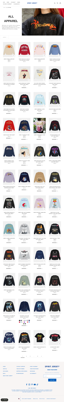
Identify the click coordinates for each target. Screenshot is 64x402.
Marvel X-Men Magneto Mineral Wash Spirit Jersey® (55, 161)
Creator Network (34, 368)
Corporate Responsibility (51, 398)
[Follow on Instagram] (29, 384)
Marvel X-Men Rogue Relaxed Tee (40, 347)
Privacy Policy (42, 398)
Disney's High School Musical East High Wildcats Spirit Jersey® (24, 60)
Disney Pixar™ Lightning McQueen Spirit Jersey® (24, 110)
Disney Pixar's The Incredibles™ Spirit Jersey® (24, 348)
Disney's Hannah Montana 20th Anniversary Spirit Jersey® (9, 187)
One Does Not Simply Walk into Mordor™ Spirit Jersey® (9, 265)
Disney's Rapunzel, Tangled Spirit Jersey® (40, 213)
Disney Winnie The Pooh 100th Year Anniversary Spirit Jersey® (9, 110)
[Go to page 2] (41, 356)
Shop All (5, 368)
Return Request (20, 373)
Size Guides (5, 371)
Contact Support (20, 366)
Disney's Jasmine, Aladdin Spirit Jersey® (9, 239)
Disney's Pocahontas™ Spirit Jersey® (24, 161)
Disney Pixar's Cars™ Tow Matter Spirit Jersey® (39, 187)
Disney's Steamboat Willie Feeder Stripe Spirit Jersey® (24, 265)
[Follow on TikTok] (37, 384)
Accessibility (33, 373)
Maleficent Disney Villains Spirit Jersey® (55, 110)
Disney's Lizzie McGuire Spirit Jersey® (39, 60)
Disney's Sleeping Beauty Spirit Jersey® (39, 135)
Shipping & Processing (21, 371)
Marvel (18, 2)
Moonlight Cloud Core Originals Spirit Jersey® (24, 316)
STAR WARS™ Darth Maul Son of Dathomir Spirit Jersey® (55, 290)
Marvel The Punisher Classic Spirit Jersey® (9, 290)
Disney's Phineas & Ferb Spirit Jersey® (9, 60)
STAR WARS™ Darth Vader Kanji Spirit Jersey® (55, 84)
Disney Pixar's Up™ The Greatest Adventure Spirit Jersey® (9, 316)
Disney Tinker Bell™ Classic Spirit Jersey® (40, 110)
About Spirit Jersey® (7, 375)
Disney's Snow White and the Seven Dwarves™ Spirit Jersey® (55, 187)
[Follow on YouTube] (35, 384)
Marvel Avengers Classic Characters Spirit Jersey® (9, 161)
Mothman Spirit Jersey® (54, 347)
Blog (4, 373)
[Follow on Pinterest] (32, 384)
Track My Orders (20, 368)
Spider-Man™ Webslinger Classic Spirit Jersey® (55, 316)
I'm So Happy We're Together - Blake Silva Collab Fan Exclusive (40, 84)
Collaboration (16, 3)
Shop (4, 2)
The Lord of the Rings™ (7, 3)
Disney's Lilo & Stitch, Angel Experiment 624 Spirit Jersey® (55, 265)
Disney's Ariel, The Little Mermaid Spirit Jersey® (24, 213)
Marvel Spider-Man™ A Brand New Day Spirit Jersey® (24, 84)
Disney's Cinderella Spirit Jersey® (24, 186)
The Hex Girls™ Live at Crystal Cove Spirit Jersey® (39, 290)
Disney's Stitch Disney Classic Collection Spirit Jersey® (9, 348)
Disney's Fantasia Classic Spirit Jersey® (40, 265)
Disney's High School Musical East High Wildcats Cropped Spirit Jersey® (9, 84)
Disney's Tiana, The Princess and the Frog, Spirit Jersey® (24, 290)
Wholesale (32, 371)
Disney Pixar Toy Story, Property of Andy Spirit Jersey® (55, 213)
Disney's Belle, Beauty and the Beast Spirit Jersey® (39, 161)
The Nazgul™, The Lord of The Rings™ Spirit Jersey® (24, 239)
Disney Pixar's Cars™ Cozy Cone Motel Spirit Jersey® (40, 239)
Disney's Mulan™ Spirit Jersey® (9, 134)
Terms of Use (35, 398)
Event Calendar (33, 366)
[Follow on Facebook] (27, 384)
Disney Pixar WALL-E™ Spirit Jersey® (55, 239)
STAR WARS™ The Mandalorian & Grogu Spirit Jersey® (40, 316)
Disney (8, 2)
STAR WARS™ (13, 2)
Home (4, 7)
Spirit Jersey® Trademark (26, 398)
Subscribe (52, 380)
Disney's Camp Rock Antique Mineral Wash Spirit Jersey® (55, 60)
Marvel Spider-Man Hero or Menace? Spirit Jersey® (9, 213)
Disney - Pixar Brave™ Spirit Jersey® (24, 135)
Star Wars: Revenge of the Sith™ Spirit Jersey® (55, 135)
